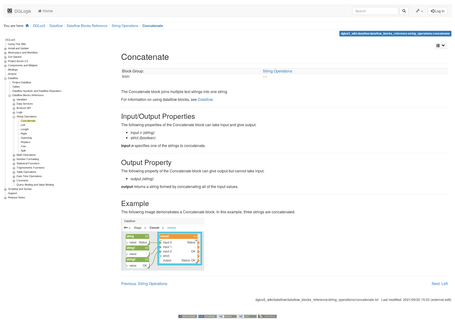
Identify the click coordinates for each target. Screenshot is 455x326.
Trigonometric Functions (31, 167)
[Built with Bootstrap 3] (188, 315)
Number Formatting (28, 159)
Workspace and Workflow (23, 52)
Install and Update (18, 48)
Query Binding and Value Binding (35, 184)
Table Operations (26, 171)
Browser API (24, 108)
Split (23, 150)
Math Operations (26, 154)
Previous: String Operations (144, 283)
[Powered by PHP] (208, 315)
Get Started (14, 56)
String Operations (125, 25)
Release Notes (16, 197)
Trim (23, 146)
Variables (22, 99)
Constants (22, 180)
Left (23, 125)
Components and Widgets (23, 65)
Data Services (25, 103)
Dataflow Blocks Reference (87, 25)
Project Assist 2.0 (18, 61)
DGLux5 (39, 25)
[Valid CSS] (248, 315)
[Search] (404, 11)
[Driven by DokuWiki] (267, 315)
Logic (20, 112)
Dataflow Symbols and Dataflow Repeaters (36, 90)
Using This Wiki (17, 44)
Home (47, 10)
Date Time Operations (29, 176)
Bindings (13, 69)
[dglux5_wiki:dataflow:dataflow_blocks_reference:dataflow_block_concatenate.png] (162, 243)
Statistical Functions (28, 163)
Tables (16, 86)
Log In (439, 11)
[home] (27, 25)
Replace (25, 142)
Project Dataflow (21, 82)
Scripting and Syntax (20, 189)
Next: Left (440, 283)
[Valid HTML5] (228, 315)
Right (24, 133)
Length (25, 129)
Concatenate (152, 25)
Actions (12, 73)
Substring (26, 137)
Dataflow (56, 25)
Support (12, 193)
